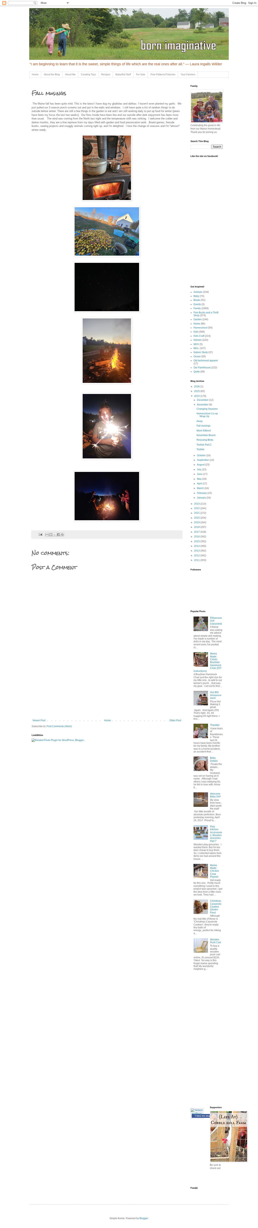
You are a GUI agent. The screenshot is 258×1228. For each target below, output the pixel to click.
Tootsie (200, 449)
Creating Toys (88, 74)
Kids (196, 331)
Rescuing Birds (205, 439)
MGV (196, 344)
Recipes (105, 74)
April (200, 483)
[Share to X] (55, 535)
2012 (197, 555)
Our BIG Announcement (215, 695)
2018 (197, 527)
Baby (196, 296)
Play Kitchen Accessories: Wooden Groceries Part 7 (216, 834)
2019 (197, 522)
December (203, 400)
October (201, 455)
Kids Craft (199, 336)
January (201, 497)
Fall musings (203, 425)
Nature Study (201, 352)
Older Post (175, 720)
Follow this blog (202, 1116)
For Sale (140, 74)
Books (197, 300)
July (199, 469)
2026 (197, 386)
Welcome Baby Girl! (215, 795)
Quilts (197, 371)
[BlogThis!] (51, 535)
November (203, 404)
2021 (197, 513)
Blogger (143, 1218)
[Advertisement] (107, 689)
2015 (197, 541)
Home (35, 74)
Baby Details (214, 759)
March (200, 488)
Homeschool (200, 327)
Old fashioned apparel (206, 360)
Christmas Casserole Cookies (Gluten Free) (215, 906)
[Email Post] (40, 534)
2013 (197, 550)
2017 (197, 532)
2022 (197, 508)
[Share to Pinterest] (62, 535)
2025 (197, 391)
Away (200, 421)
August (201, 464)
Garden (198, 319)
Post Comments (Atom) (59, 726)
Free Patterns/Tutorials (163, 74)
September (203, 460)
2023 (197, 503)
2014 (197, 546)
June (200, 474)
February (202, 493)
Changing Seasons (207, 408)
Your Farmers (188, 74)
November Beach (206, 435)
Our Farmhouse (202, 367)
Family (197, 308)
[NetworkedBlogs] (197, 1113)
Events (197, 304)
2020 (197, 517)
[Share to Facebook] (58, 535)
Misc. (196, 348)
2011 (197, 560)
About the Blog (52, 74)
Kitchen (198, 340)
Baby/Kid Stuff (123, 74)
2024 (197, 396)
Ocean (197, 356)
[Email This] (47, 535)
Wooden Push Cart (215, 941)
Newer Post (39, 720)
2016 (197, 536)
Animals (198, 292)
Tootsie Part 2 (204, 444)
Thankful (215, 725)
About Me (70, 74)
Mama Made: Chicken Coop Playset (214, 871)
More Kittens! (204, 430)
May (199, 479)
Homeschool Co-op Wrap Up (207, 415)
